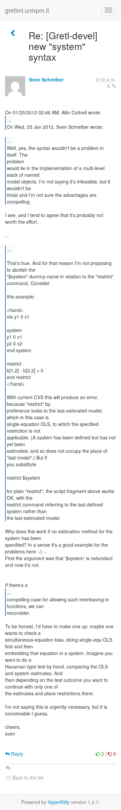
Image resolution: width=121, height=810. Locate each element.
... (9, 119)
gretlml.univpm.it (27, 10)
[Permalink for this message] (114, 86)
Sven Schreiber (46, 79)
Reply (16, 753)
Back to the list (27, 777)
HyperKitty (59, 802)
